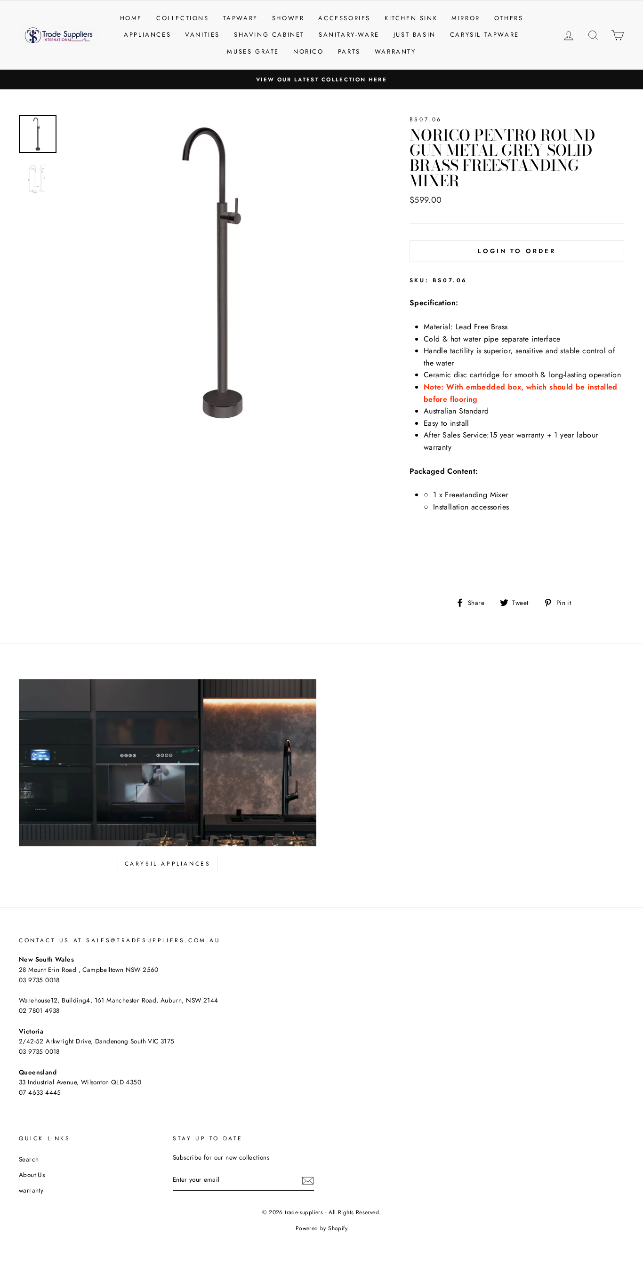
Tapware (240, 18)
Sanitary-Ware (349, 34)
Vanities (202, 34)
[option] (321, 79)
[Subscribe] (308, 1180)
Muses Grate (253, 51)
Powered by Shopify (321, 1228)
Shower (288, 18)
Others (508, 18)
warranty (31, 1190)
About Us (32, 1174)
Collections (182, 18)
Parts (349, 51)
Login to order (517, 251)
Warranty (395, 51)
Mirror (465, 18)
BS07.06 (426, 119)
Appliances (147, 34)
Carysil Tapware (484, 34)
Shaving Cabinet (269, 34)
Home (131, 18)
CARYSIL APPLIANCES (168, 863)
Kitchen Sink (411, 18)
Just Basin (415, 34)
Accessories (344, 18)
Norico (308, 51)
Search (29, 1159)
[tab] (517, 550)
